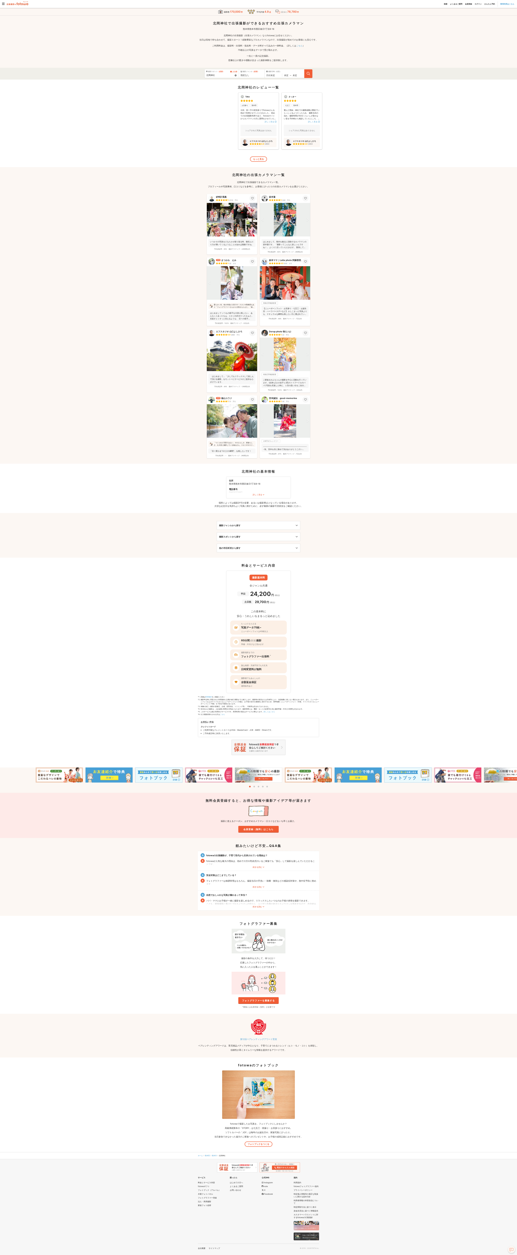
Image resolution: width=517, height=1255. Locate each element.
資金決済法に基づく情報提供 (306, 1211)
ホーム (200, 1156)
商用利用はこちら (507, 4)
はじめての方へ (236, 1182)
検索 (445, 4)
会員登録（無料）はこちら (258, 829)
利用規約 (208, 697)
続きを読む (257, 867)
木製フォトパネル (205, 1194)
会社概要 (201, 1248)
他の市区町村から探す (230, 548)
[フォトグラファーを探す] (308, 73)
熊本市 (214, 1156)
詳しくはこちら (269, 712)
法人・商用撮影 (204, 1201)
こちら (299, 45)
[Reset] (235, 75)
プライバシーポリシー (303, 1190)
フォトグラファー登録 (207, 1198)
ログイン (478, 4)
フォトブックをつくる (258, 1144)
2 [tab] (254, 786)
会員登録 (468, 4)
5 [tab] (267, 786)
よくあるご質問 (456, 4)
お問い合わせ (235, 1190)
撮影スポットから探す (230, 536)
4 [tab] (263, 786)
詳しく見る (257, 494)
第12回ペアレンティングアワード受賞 (258, 1039)
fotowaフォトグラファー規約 (306, 1186)
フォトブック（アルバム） (209, 1190)
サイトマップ (214, 1248)
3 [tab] (258, 786)
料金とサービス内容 (206, 1182)
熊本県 (207, 1156)
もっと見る (258, 159)
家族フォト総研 (204, 1205)
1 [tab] (250, 786)
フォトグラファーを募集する (258, 1000)
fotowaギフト (204, 1186)
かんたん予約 (489, 4)
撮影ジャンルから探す (230, 525)
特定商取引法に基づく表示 (305, 1207)
